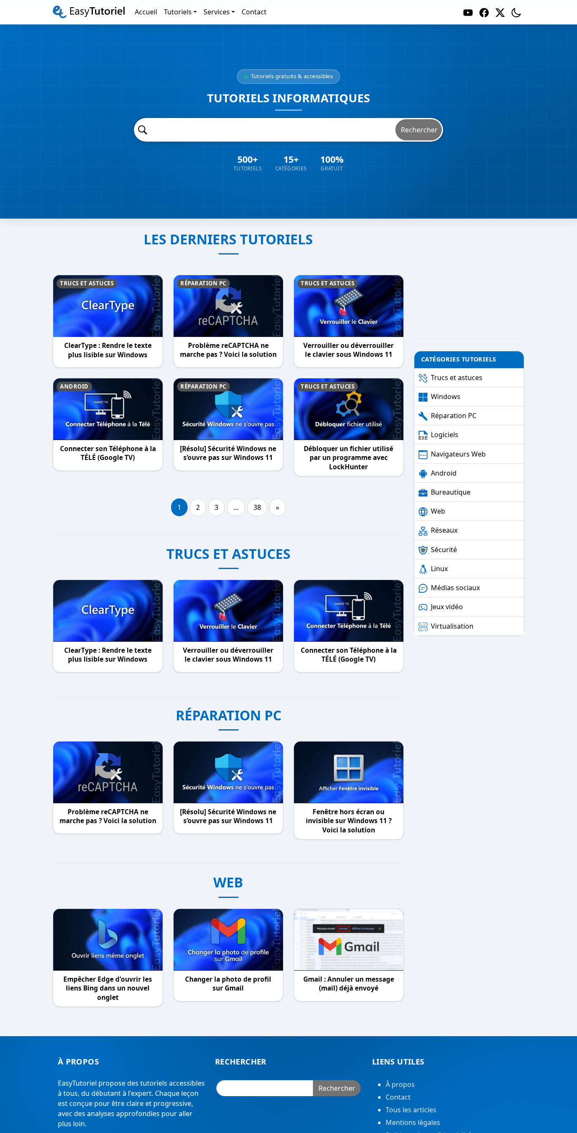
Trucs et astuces (87, 283)
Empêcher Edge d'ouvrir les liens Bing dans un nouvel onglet (107, 988)
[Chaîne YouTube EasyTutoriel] (468, 12)
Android (74, 386)
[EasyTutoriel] (89, 11)
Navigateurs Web (458, 454)
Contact (398, 1097)
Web (438, 511)
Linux (439, 568)
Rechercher (419, 129)
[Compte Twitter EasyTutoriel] (500, 12)
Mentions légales (413, 1122)
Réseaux (444, 530)
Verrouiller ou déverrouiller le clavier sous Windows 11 (348, 350)
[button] (516, 12)
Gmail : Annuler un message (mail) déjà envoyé (348, 983)
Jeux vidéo (447, 606)
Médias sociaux (455, 587)
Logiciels (444, 434)
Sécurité (444, 549)
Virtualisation (452, 626)
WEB (228, 882)
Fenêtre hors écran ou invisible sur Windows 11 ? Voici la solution (349, 821)
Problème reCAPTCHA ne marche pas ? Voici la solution (228, 350)
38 (257, 507)
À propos (400, 1084)
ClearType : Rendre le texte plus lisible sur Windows (108, 350)
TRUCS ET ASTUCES (228, 554)
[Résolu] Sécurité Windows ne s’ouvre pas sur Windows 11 (228, 453)
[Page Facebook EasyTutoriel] (484, 12)
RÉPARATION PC (228, 715)
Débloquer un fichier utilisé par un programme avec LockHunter (348, 457)
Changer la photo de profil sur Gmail (228, 983)
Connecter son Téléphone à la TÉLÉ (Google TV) (108, 453)
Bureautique (451, 492)
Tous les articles (411, 1109)
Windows (445, 396)
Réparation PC (203, 283)
